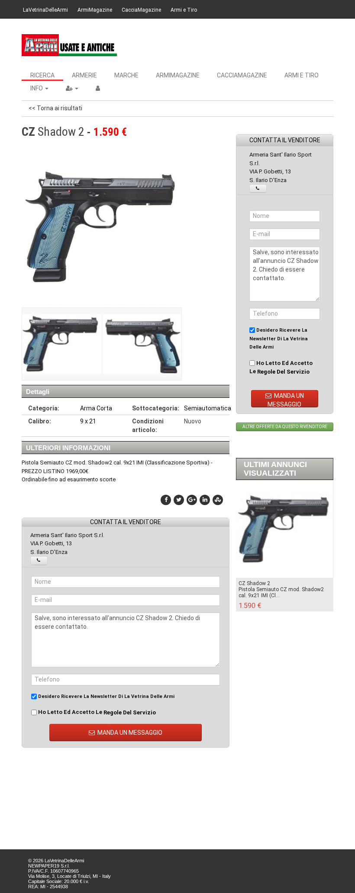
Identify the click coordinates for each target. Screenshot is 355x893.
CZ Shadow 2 (254, 583)
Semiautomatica (207, 408)
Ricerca (42, 75)
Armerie (84, 75)
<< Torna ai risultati (55, 108)
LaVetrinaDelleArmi (45, 10)
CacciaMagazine (141, 10)
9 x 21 (88, 421)
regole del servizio (129, 712)
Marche (126, 75)
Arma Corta (96, 408)
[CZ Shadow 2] (61, 344)
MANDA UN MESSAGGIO (129, 732)
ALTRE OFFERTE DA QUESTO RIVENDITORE (284, 426)
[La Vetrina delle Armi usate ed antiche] (69, 45)
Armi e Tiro (184, 10)
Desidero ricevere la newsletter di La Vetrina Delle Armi (105, 696)
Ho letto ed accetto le (96, 712)
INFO (37, 88)
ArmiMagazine (94, 10)
